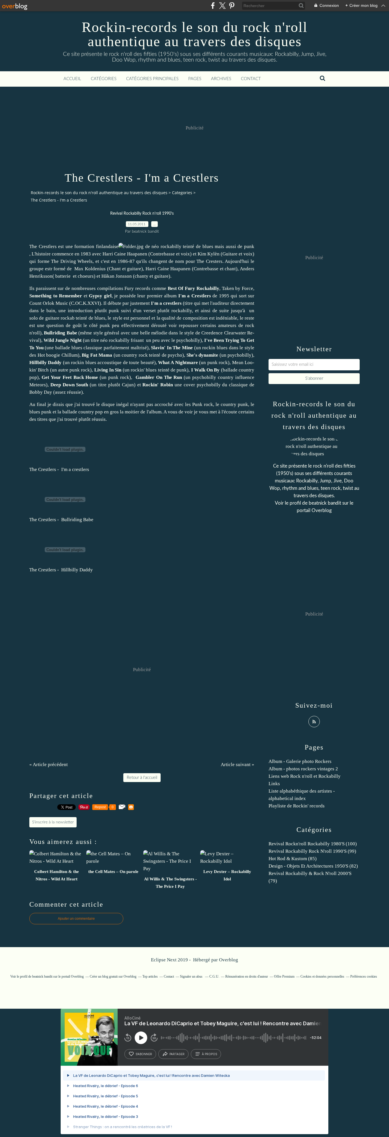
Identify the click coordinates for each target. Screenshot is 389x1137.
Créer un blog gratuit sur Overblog (113, 976)
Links (274, 783)
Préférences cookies (363, 976)
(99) (312, 851)
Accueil (72, 79)
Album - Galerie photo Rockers (300, 761)
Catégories (103, 79)
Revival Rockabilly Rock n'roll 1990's (142, 214)
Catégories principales (152, 79)
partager (177, 1054)
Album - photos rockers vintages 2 (303, 768)
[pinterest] (231, 5)
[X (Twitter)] (222, 5)
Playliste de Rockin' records (297, 806)
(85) (293, 858)
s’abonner (144, 1054)
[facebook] (212, 5)
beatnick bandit (325, 503)
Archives (221, 79)
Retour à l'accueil (142, 777)
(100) (313, 843)
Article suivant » (237, 764)
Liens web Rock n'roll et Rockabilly (305, 776)
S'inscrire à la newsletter (53, 822)
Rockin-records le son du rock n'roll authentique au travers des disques (195, 34)
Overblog (228, 960)
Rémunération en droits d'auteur (246, 976)
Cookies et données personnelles (322, 976)
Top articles (150, 976)
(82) (313, 866)
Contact (251, 79)
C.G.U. (214, 976)
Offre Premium (284, 976)
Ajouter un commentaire (76, 919)
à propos (209, 1054)
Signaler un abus (191, 976)
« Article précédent (48, 764)
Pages (194, 79)
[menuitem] (72, 79)
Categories (182, 192)
